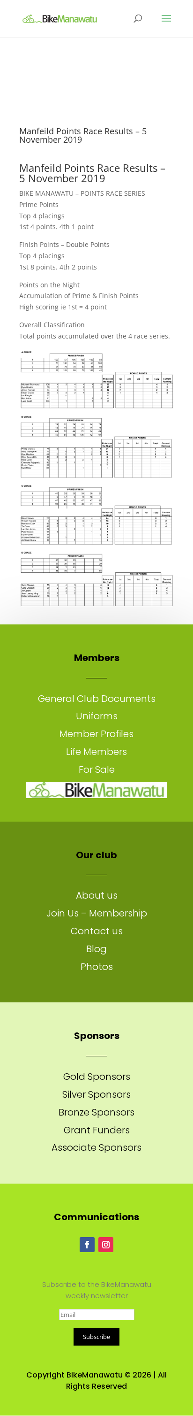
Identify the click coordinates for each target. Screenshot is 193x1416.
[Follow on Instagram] (105, 1244)
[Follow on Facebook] (87, 1244)
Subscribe (96, 1336)
